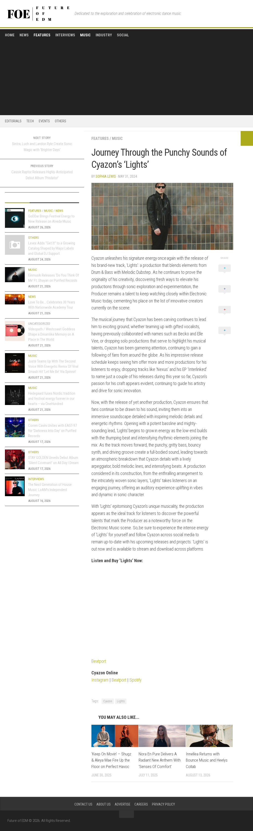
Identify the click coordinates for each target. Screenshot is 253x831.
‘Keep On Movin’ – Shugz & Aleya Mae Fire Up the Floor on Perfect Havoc (111, 760)
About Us (103, 804)
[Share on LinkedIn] (224, 336)
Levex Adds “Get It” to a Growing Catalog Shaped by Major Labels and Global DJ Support (51, 248)
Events (44, 121)
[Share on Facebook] (224, 294)
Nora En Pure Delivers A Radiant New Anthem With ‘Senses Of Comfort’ (160, 760)
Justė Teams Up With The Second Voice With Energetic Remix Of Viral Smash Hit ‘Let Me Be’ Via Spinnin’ (53, 366)
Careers (141, 804)
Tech (30, 121)
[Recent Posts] (17, 197)
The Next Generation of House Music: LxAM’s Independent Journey (50, 489)
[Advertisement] (126, 74)
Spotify (135, 679)
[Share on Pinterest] (224, 315)
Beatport (98, 661)
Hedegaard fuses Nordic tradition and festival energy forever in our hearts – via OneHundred (51, 398)
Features (42, 35)
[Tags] (66, 197)
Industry (104, 35)
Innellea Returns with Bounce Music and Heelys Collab (207, 760)
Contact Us (83, 804)
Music (85, 35)
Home (10, 35)
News (24, 35)
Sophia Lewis (106, 176)
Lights (121, 701)
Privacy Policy (163, 804)
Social (123, 35)
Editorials (13, 121)
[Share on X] (224, 273)
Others (60, 121)
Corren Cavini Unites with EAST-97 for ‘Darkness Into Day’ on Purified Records (52, 430)
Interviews (65, 35)
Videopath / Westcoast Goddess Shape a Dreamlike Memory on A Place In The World (51, 334)
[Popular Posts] (42, 197)
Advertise (122, 804)
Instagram (99, 679)
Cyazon (107, 701)
